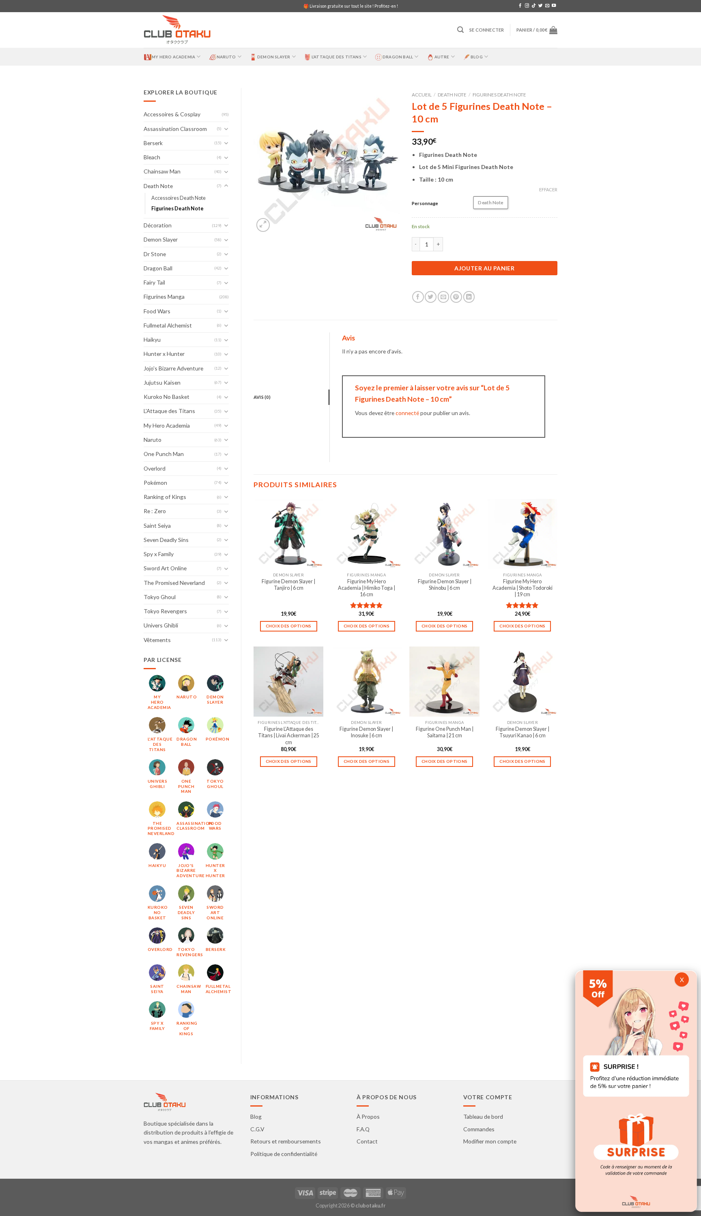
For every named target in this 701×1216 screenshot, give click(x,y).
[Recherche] (460, 30)
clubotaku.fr (370, 1206)
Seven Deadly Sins (166, 539)
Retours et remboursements (285, 1141)
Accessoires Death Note (178, 198)
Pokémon (155, 482)
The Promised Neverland (174, 582)
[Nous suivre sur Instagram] (527, 6)
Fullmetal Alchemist (168, 325)
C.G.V (257, 1129)
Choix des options (289, 625)
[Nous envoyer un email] (547, 6)
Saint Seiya (157, 525)
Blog (477, 56)
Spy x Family (159, 553)
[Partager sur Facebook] (418, 297)
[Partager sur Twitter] (431, 297)
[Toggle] (226, 128)
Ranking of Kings (165, 496)
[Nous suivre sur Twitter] (540, 6)
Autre (441, 56)
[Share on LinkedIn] (469, 297)
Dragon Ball (398, 56)
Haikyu (152, 339)
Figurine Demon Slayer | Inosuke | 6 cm (366, 732)
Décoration (158, 225)
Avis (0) (262, 397)
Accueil (422, 95)
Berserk (153, 142)
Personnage (425, 203)
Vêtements (157, 639)
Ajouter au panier (484, 268)
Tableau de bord (483, 1116)
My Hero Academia (173, 56)
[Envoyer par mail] (443, 297)
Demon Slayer (273, 56)
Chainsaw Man (162, 171)
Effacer (548, 189)
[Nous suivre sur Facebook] (520, 6)
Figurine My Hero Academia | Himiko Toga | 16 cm (366, 588)
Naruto (226, 56)
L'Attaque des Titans (169, 410)
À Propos (368, 1116)
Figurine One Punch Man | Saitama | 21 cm (444, 732)
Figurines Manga (164, 296)
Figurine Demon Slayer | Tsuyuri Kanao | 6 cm (522, 732)
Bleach (152, 157)
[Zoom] (263, 225)
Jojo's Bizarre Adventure (173, 368)
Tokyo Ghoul (160, 596)
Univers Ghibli (161, 625)
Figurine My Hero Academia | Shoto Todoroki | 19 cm (522, 588)
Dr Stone (155, 253)
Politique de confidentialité (283, 1153)
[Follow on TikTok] (533, 6)
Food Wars (157, 311)
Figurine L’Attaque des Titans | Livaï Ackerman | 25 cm (288, 735)
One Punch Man (164, 453)
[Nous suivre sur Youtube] (554, 6)
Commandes (479, 1129)
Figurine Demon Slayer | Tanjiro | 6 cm (288, 584)
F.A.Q (363, 1129)
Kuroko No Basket (166, 396)
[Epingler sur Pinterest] (456, 297)
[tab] (291, 397)
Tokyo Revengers (165, 611)
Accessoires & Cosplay (172, 114)
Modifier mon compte (489, 1141)
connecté (407, 412)
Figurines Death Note (177, 209)
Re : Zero (155, 510)
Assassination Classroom (175, 128)
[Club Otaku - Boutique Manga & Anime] (177, 30)
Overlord (155, 468)
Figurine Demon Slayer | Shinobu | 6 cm (444, 584)
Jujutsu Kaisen (162, 382)
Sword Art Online (165, 568)
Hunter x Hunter (164, 353)
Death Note (158, 185)
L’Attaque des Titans (336, 56)
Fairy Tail (154, 282)
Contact (367, 1141)
